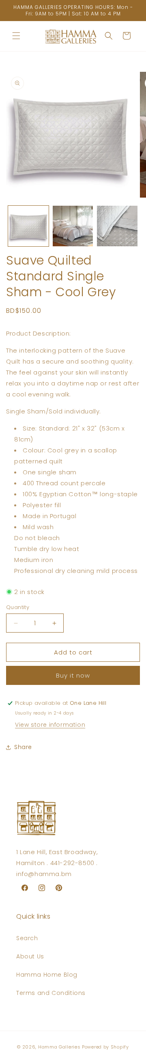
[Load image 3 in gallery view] (117, 226)
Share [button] (23, 747)
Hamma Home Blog (46, 975)
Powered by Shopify (105, 1047)
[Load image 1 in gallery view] (28, 226)
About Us (30, 956)
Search (27, 938)
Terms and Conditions (51, 993)
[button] (16, 36)
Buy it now (73, 675)
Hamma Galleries (59, 1047)
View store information (50, 725)
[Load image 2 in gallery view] (73, 226)
